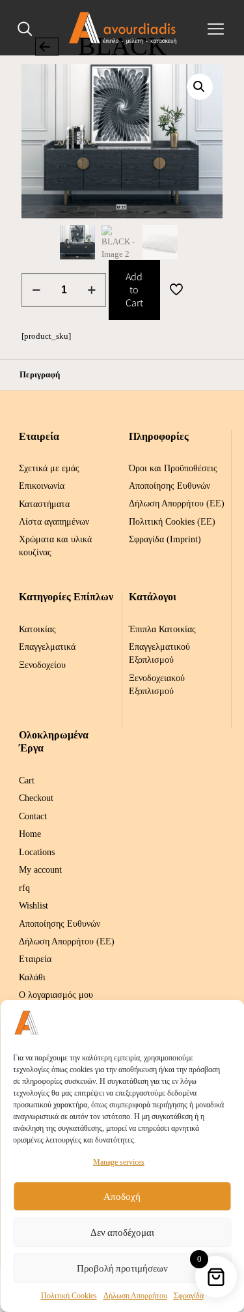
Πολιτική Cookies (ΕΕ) (172, 522)
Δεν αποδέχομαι (122, 1232)
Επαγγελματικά (47, 647)
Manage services (118, 1162)
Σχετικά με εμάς (49, 468)
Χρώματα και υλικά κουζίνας (55, 545)
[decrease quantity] (36, 290)
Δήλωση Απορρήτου (135, 1295)
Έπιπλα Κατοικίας (162, 629)
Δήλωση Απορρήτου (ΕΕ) (176, 503)
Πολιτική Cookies (69, 1295)
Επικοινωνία (41, 486)
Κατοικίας (37, 629)
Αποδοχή (122, 1196)
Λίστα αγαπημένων (54, 522)
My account (40, 870)
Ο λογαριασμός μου (56, 995)
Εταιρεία (35, 959)
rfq (24, 888)
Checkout (36, 798)
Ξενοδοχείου (42, 665)
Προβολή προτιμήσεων (122, 1268)
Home (30, 834)
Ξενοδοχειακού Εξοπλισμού (157, 684)
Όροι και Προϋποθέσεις (173, 468)
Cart (26, 780)
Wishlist (33, 906)
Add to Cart (134, 290)
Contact (33, 816)
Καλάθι (32, 977)
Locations (37, 852)
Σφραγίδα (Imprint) (165, 539)
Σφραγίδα (189, 1295)
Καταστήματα (44, 504)
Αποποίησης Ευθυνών (169, 486)
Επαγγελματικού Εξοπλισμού (159, 653)
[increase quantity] (91, 290)
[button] (200, 87)
